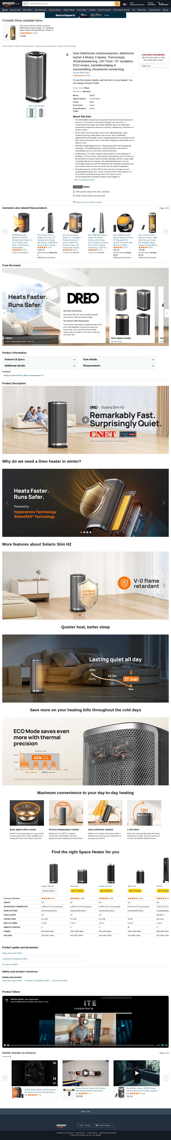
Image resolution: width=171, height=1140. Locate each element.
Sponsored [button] (5, 1056)
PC (134, 10)
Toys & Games (154, 10)
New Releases (40, 10)
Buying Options (49, 891)
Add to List (146, 66)
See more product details (85, 180)
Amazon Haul (15, 10)
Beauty (165, 10)
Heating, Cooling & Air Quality (46, 46)
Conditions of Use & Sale (65, 1133)
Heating (60, 46)
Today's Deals (68, 10)
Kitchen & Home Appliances (24, 46)
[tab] (81, 532)
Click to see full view (36, 106)
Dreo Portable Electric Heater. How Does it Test (29, 1002)
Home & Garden (104, 10)
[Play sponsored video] (85, 1073)
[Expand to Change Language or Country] (127, 4)
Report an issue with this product (89, 202)
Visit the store (116, 341)
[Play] (4, 1045)
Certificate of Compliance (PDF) (14, 959)
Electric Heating (70, 46)
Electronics (142, 10)
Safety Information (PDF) (12, 953)
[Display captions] (54, 1063)
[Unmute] (166, 1045)
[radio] (31, 113)
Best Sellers (27, 10)
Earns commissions (31, 999)
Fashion (92, 10)
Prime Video (82, 10)
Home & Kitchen (7, 46)
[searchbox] (71, 3)
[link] (37, 36)
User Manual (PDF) (10, 964)
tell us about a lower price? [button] (30, 375)
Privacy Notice (80, 1133)
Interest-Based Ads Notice (108, 1133)
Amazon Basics (55, 10)
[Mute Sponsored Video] (54, 1083)
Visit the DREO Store (81, 73)
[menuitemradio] (162, 1045)
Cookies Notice (92, 1133)
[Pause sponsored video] (54, 1078)
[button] (5, 9)
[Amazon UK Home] (61, 1126)
